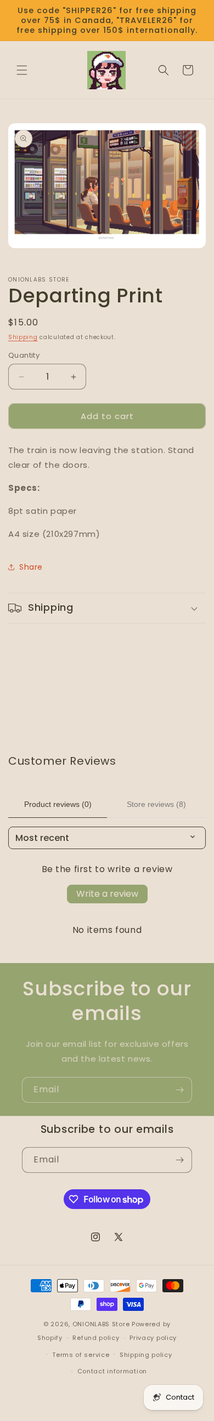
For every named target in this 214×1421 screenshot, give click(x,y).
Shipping (23, 337)
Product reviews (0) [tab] (58, 804)
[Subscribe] (179, 1090)
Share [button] (31, 566)
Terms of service (80, 1354)
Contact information (112, 1371)
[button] (22, 70)
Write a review (107, 893)
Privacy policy (153, 1337)
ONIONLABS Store (101, 1324)
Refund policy (95, 1337)
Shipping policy (146, 1354)
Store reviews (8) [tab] (156, 804)
